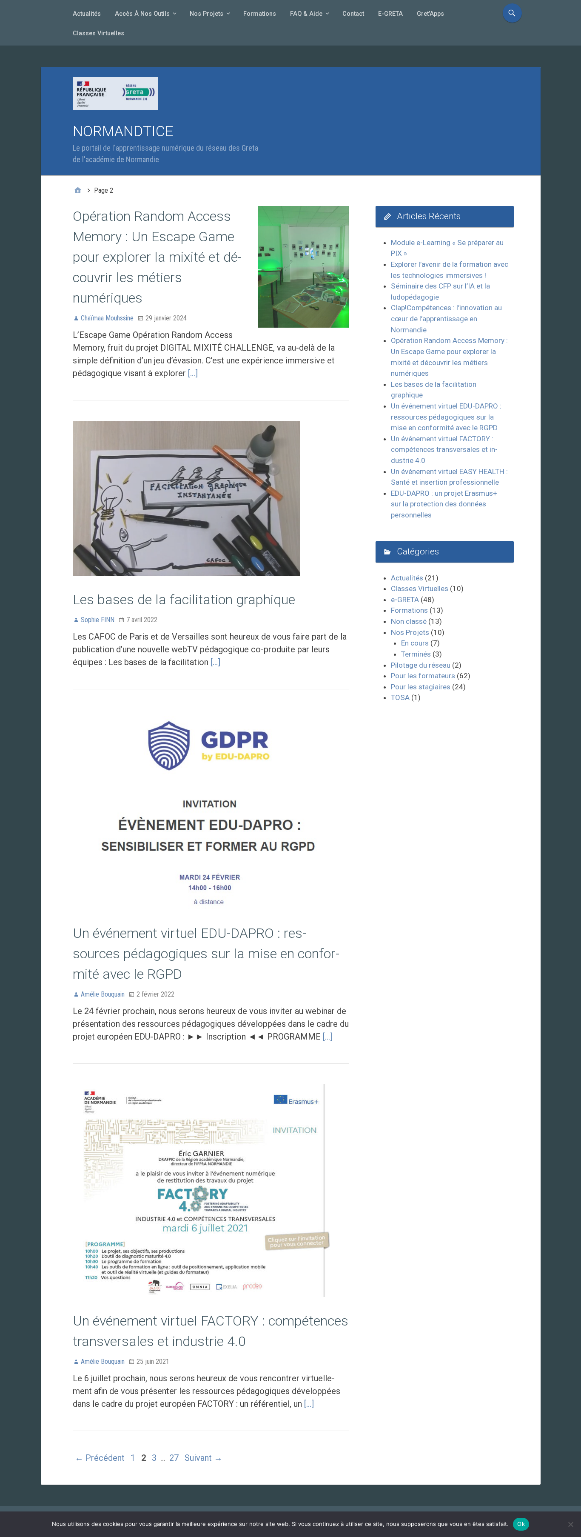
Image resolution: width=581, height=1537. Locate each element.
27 (174, 1458)
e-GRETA (390, 13)
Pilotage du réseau (420, 665)
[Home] (78, 191)
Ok (521, 1523)
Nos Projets (206, 13)
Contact (353, 13)
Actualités (87, 13)
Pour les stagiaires (420, 687)
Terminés (416, 654)
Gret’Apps (430, 13)
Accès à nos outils (142, 13)
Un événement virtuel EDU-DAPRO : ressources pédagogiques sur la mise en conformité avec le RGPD (206, 953)
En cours (415, 643)
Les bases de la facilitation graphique (184, 599)
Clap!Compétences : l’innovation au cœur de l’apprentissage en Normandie (446, 318)
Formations (259, 13)
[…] (193, 373)
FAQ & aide (306, 13)
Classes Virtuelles (98, 33)
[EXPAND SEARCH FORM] (512, 13)
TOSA (400, 697)
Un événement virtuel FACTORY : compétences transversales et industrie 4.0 (444, 449)
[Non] (570, 1524)
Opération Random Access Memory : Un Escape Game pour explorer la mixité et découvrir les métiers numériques (157, 257)
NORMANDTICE (123, 131)
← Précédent (100, 1458)
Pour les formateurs (423, 675)
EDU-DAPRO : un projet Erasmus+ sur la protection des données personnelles (444, 504)
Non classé (409, 621)
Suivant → (203, 1458)
